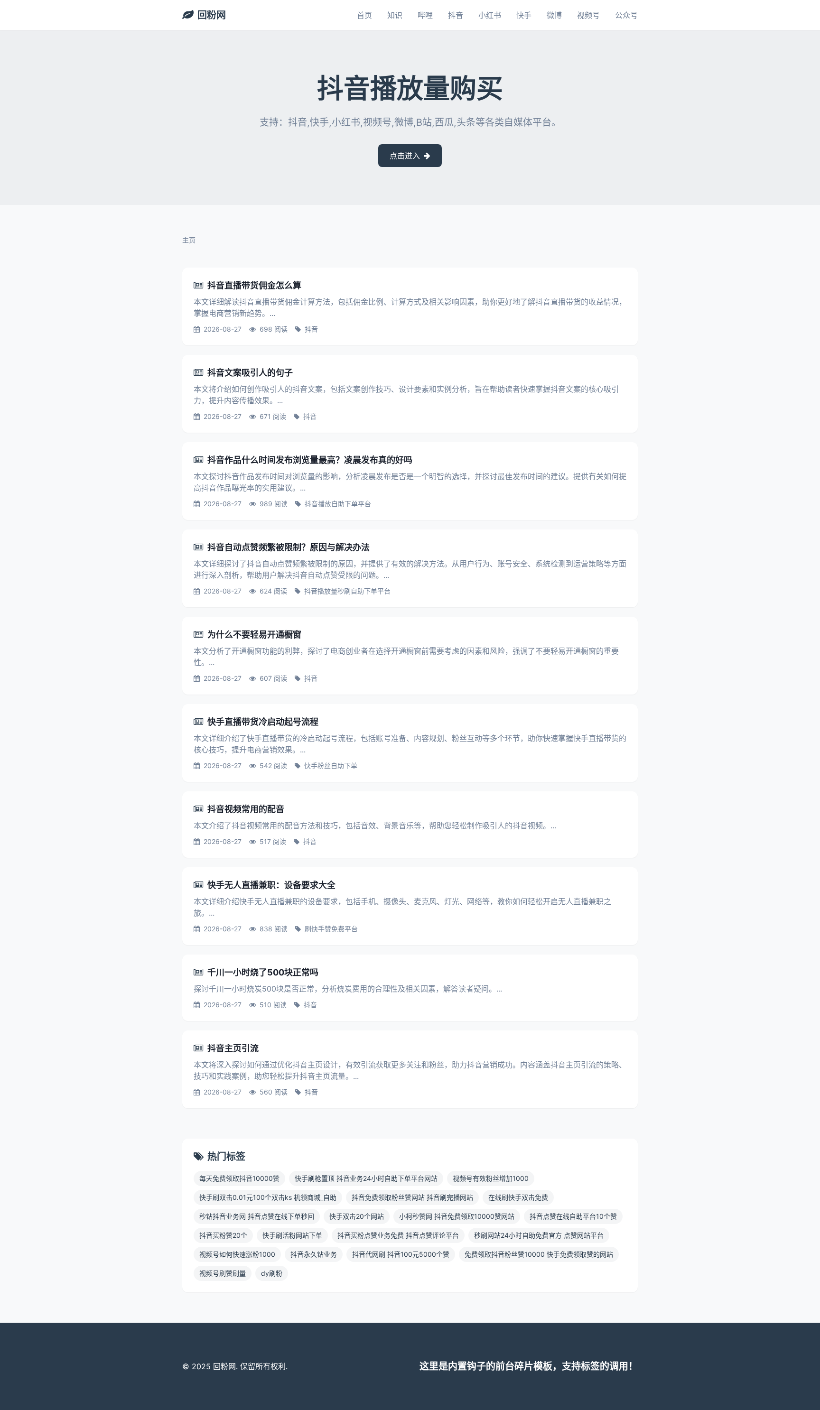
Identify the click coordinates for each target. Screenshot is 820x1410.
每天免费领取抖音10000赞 (239, 1178)
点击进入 (406, 155)
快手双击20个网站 (356, 1216)
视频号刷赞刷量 (222, 1273)
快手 (523, 15)
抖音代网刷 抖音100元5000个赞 (400, 1254)
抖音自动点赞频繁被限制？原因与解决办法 (288, 547)
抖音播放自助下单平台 (338, 504)
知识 (394, 15)
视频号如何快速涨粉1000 (237, 1254)
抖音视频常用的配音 (245, 809)
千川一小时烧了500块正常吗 (262, 972)
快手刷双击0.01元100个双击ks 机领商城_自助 (267, 1197)
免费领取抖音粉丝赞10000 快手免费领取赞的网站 (539, 1254)
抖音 (455, 15)
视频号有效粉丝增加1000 (491, 1178)
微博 (554, 15)
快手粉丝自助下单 (330, 765)
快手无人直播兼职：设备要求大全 (271, 885)
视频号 (588, 15)
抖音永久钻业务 (313, 1254)
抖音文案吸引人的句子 (250, 373)
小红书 (489, 15)
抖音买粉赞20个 (223, 1235)
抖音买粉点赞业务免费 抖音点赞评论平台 (398, 1235)
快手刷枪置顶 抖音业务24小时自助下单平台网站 (366, 1178)
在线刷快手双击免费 (518, 1197)
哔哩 (425, 15)
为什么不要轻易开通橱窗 (254, 635)
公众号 (626, 15)
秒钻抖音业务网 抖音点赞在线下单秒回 (256, 1216)
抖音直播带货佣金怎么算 (254, 285)
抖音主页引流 (233, 1048)
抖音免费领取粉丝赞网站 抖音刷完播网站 (412, 1197)
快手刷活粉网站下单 (292, 1235)
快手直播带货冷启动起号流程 (262, 722)
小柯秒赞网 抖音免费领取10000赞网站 (456, 1216)
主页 (189, 240)
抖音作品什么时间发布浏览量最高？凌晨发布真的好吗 (309, 460)
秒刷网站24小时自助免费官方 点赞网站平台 (539, 1235)
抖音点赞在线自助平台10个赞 (573, 1216)
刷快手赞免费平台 (331, 929)
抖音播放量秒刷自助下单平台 (347, 591)
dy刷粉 (271, 1273)
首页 (364, 15)
